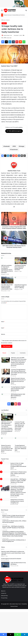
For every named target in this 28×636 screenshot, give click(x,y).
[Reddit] (16, 156)
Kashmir (8, 20)
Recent (4, 353)
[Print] (24, 156)
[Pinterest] (13, 156)
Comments (22, 353)
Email (2, 327)
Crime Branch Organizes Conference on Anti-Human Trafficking (21, 286)
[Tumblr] (11, 156)
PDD (14, 146)
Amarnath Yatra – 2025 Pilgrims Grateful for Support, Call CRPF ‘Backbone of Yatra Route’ (18, 481)
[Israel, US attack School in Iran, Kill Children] (5, 565)
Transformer (14, 149)
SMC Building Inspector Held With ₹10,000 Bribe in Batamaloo (18, 396)
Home (3, 20)
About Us (3, 591)
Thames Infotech (14, 606)
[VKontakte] (19, 156)
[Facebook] (2, 156)
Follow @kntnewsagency (14, 131)
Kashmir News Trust (8, 35)
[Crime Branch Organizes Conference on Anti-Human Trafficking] (21, 280)
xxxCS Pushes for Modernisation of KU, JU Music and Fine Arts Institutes (19, 473)
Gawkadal (7, 146)
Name (3, 321)
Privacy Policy (4, 597)
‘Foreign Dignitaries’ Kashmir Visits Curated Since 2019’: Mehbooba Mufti (18, 388)
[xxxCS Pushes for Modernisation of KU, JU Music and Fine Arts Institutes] (5, 474)
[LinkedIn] (8, 156)
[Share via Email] (22, 156)
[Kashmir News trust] (10, 10)
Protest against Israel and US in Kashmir (11, 558)
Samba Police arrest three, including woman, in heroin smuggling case (17, 501)
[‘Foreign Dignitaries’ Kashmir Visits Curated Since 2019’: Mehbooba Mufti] (6, 389)
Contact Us (3, 593)
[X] (5, 156)
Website (3, 334)
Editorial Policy (4, 595)
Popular (13, 353)
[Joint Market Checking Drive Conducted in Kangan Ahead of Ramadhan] (21, 260)
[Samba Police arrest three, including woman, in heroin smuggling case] (5, 502)
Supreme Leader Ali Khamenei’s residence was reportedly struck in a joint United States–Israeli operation (13, 553)
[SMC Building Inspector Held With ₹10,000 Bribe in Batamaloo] (6, 396)
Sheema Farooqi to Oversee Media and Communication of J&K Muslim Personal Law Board (7, 448)
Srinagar (22, 146)
